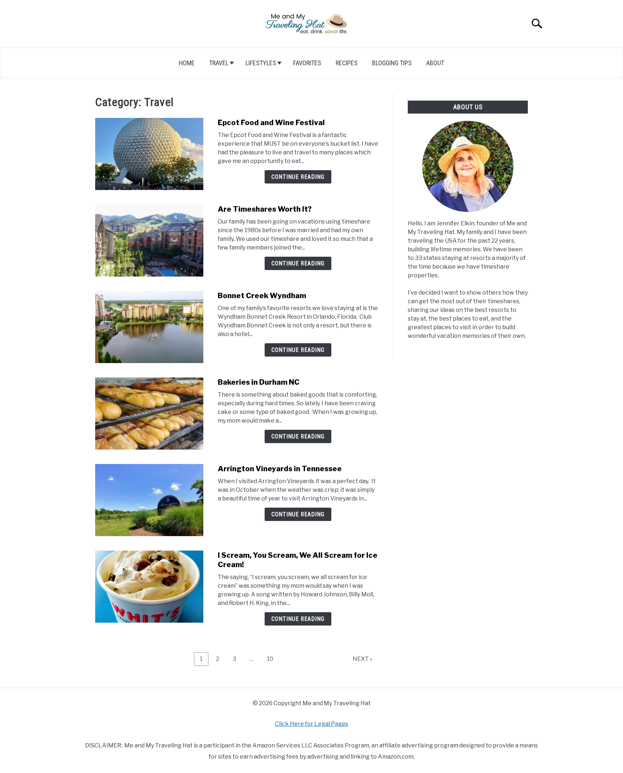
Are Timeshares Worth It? (265, 209)
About (435, 63)
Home (187, 63)
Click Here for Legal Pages (311, 723)
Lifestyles (261, 63)
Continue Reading (297, 176)
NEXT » (362, 658)
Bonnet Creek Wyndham (262, 295)
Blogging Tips (392, 63)
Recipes (347, 63)
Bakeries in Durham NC (259, 382)
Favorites (307, 63)
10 (272, 658)
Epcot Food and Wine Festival (271, 122)
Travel (219, 63)
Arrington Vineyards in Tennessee (280, 468)
